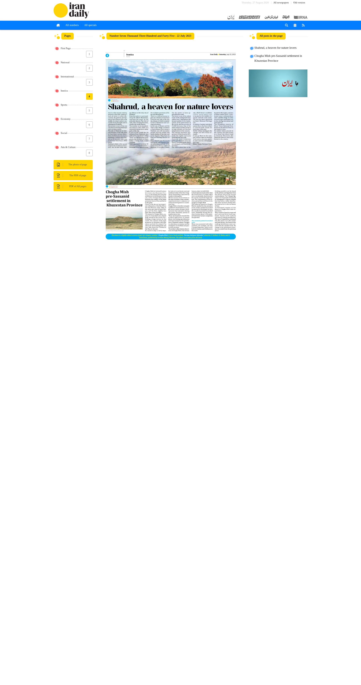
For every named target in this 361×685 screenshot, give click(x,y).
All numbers (72, 25)
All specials (90, 25)
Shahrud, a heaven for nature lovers (275, 48)
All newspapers (281, 3)
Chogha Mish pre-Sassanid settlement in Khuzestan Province (278, 58)
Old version (299, 3)
